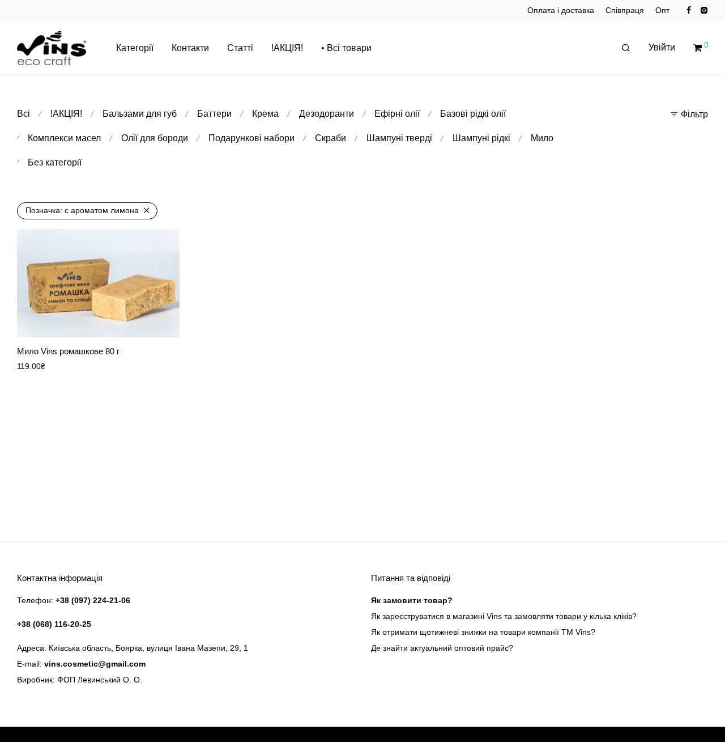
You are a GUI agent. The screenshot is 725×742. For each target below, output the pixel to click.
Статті (240, 48)
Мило (542, 138)
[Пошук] (625, 48)
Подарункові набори (251, 138)
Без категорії (55, 162)
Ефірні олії (397, 113)
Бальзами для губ (140, 113)
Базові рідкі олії (473, 113)
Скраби (330, 138)
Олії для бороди (154, 138)
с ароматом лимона (82, 210)
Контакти (190, 48)
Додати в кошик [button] (142, 321)
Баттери (214, 113)
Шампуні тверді (399, 138)
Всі (23, 113)
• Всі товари (346, 48)
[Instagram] (704, 9)
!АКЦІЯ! (287, 48)
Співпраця (624, 10)
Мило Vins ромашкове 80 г (68, 351)
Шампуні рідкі (481, 138)
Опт (662, 10)
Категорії (134, 48)
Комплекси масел (64, 138)
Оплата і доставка (560, 10)
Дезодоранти (326, 113)
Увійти (662, 47)
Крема (265, 113)
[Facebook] (688, 9)
